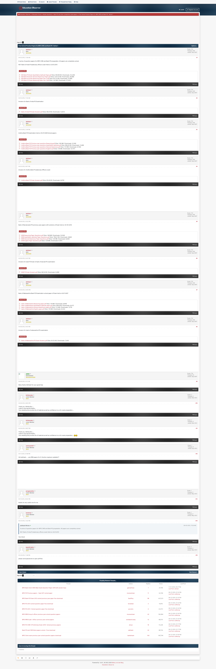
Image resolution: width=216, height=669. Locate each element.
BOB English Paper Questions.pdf (31, 240)
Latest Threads (52, 2)
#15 (197, 555)
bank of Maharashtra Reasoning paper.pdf (33, 304)
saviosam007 (30, 445)
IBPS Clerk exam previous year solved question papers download (41, 635)
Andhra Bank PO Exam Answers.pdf (31, 180)
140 (148, 635)
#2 (197, 98)
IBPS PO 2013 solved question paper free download (37, 603)
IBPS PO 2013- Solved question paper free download (38, 609)
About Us (111, 664)
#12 (197, 453)
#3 (197, 129)
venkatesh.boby (131, 619)
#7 (197, 289)
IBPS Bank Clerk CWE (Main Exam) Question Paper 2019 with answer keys (44, 588)
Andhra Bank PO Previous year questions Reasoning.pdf (38, 143)
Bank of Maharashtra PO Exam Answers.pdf (34, 340)
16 (148, 625)
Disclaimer (105, 664)
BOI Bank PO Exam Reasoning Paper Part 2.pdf (35, 78)
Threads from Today (66, 2)
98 (148, 598)
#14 (197, 520)
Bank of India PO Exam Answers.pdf (32, 112)
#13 (197, 499)
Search (42, 2)
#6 (197, 258)
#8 (197, 326)
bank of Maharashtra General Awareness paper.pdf (36, 307)
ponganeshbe (30, 491)
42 (148, 614)
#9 (197, 381)
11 (148, 593)
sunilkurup (177, 594)
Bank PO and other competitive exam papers (65, 14)
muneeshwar (131, 593)
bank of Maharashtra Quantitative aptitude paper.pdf (36, 305)
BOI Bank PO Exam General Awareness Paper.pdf (35, 77)
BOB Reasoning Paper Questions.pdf (32, 235)
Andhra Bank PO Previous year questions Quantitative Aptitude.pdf (41, 145)
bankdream (130, 635)
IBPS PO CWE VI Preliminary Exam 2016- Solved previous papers (41, 625)
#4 (197, 166)
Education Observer (25, 14)
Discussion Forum (36, 14)
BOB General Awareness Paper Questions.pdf (35, 239)
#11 (197, 428)
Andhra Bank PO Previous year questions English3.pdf (37, 149)
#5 (197, 221)
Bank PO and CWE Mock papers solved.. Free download (38, 630)
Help (76, 2)
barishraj (28, 513)
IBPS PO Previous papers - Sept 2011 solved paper (37, 593)
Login (182, 9)
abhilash (28, 49)
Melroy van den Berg (117, 662)
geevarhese (130, 588)
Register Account (193, 9)
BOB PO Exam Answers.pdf (29, 272)
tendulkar (131, 603)
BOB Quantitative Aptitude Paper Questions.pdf (35, 237)
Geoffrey (130, 598)
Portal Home (33, 2)
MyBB (101, 662)
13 (148, 619)
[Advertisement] (67, 29)
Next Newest (193, 572)
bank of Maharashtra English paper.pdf (32, 309)
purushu (130, 609)
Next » (34, 42)
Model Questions (47, 14)
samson (176, 588)
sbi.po (131, 625)
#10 (197, 403)
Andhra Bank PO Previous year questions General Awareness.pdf (40, 147)
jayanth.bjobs (30, 547)
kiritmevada (29, 395)
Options (193, 46)
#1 (197, 57)
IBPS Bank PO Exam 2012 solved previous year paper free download (42, 598)
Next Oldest (22, 572)
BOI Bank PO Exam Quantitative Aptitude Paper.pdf (36, 75)
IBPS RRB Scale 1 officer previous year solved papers (38, 619)
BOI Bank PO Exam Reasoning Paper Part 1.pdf (35, 80)
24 (148, 630)
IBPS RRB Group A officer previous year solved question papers (41, 614)
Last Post (171, 588)
